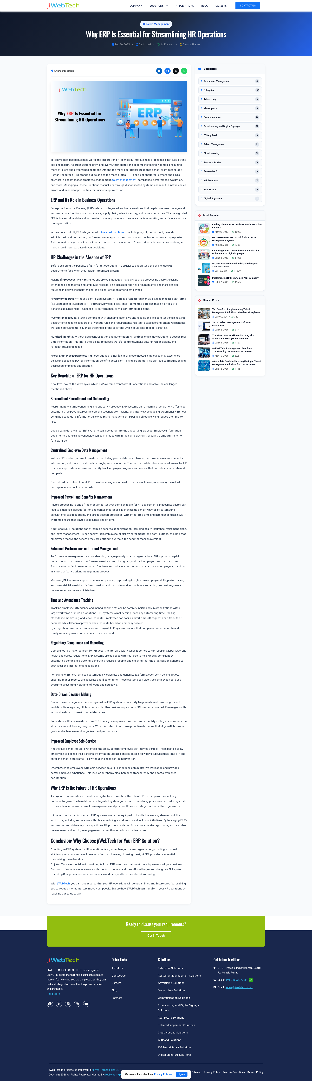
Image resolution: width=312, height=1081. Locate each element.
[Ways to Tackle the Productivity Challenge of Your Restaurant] (204, 267)
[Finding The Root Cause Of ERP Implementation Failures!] (204, 228)
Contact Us (119, 975)
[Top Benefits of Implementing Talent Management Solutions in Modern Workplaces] (204, 313)
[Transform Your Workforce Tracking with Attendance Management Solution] (204, 339)
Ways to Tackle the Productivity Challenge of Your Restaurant (235, 265)
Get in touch (156, 935)
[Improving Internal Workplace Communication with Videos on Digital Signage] (204, 254)
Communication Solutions (174, 997)
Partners (117, 997)
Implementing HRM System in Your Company (235, 278)
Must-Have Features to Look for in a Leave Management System (234, 239)
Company (136, 5)
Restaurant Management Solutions (179, 975)
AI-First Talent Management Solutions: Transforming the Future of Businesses (232, 350)
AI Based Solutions (169, 1040)
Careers (221, 5)
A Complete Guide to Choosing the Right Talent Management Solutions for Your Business (236, 363)
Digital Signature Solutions (174, 1054)
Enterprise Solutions (170, 968)
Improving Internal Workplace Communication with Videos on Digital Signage (236, 252)
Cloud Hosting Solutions (173, 1032)
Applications (185, 5)
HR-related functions (111, 232)
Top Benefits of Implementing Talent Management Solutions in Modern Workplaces (236, 311)
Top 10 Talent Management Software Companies (231, 324)
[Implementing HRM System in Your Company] (204, 280)
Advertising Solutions (171, 983)
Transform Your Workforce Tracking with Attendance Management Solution (233, 337)
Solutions (157, 5)
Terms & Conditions (233, 1072)
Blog (204, 5)
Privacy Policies (163, 1074)
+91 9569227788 (236, 979)
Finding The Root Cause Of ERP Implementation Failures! (237, 226)
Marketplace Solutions (171, 990)
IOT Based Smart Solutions (174, 1047)
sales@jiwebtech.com (239, 987)
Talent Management (157, 24)
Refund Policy (255, 1072)
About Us (117, 968)
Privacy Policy (212, 1072)
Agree (182, 1074)
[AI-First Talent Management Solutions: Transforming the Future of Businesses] (204, 352)
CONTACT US (248, 5)
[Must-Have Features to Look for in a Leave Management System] (204, 241)
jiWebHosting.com (114, 1074)
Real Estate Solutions (171, 1017)
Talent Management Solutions (176, 1025)
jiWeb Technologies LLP (107, 1069)
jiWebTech (63, 883)
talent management (124, 179)
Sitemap (196, 1072)
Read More (53, 993)
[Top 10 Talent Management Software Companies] (204, 326)
